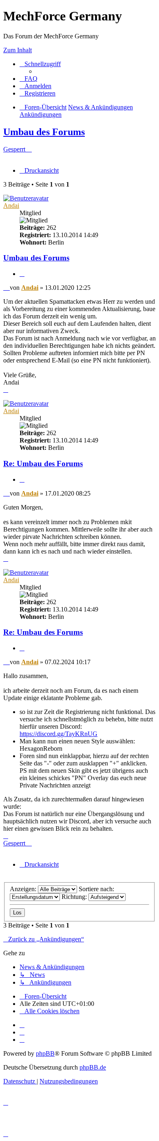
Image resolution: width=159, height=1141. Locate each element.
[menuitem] (29, 78)
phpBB (45, 1053)
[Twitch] (22, 1039)
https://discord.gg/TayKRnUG (58, 733)
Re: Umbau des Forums (43, 463)
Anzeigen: (24, 888)
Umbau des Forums (44, 132)
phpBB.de (93, 1067)
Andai (11, 205)
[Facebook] (22, 1032)
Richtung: (75, 896)
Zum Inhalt (17, 50)
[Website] (22, 1024)
